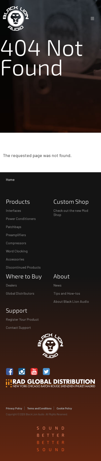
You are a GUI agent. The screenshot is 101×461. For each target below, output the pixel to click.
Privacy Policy (14, 408)
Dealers (11, 285)
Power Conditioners (21, 218)
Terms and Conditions (39, 408)
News (57, 285)
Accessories (15, 259)
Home (10, 179)
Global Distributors (20, 293)
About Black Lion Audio (71, 301)
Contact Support (18, 327)
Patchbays (13, 227)
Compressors (16, 243)
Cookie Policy (64, 408)
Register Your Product (22, 319)
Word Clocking (16, 251)
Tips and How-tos (66, 293)
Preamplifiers (16, 235)
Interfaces (13, 210)
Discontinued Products (23, 267)
